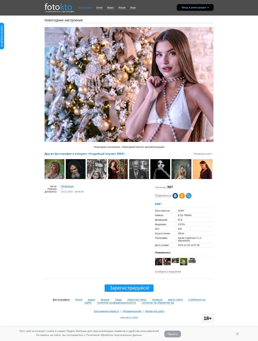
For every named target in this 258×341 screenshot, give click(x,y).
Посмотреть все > (203, 154)
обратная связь (136, 299)
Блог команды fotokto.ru (106, 311)
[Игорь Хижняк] (158, 264)
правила (157, 299)
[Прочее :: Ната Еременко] (181, 178)
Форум (121, 7)
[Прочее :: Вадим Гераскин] (160, 178)
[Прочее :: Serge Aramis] (76, 178)
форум (105, 299)
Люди (133, 7)
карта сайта (175, 299)
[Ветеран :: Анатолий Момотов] (139, 178)
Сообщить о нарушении (168, 271)
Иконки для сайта (154, 311)
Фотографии (85, 7)
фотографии (61, 299)
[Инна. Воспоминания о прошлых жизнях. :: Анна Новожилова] (118, 178)
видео (91, 299)
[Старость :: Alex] (97, 178)
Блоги (99, 7)
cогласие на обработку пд (158, 302)
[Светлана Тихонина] (175, 262)
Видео (110, 7)
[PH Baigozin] (192, 262)
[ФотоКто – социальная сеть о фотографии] (58, 5)
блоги (78, 299)
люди (118, 299)
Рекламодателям (132, 311)
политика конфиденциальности (116, 302)
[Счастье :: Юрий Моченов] (203, 178)
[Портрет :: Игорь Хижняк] (55, 178)
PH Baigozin (67, 186)
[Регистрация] (2, 48)
